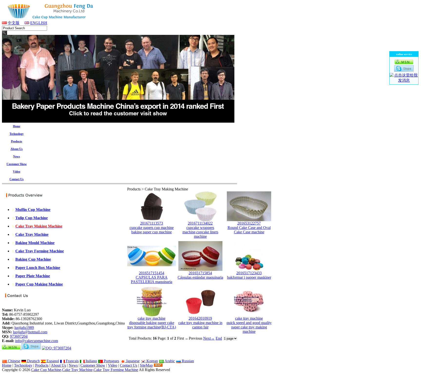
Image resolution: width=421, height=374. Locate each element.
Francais (72, 361)
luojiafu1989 (24, 327)
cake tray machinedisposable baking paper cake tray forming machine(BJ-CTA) (151, 322)
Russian (187, 361)
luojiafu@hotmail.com (30, 332)
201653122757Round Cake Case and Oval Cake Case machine (249, 227)
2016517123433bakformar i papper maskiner (249, 275)
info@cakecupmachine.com (36, 341)
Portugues (111, 361)
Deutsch (33, 361)
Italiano (91, 361)
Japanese (132, 361)
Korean (151, 361)
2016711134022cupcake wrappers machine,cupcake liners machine (200, 229)
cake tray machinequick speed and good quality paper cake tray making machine (249, 325)
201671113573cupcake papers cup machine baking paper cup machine (152, 227)
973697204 (19, 336)
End (219, 338)
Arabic (169, 361)
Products (41, 365)
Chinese (13, 361)
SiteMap (146, 365)
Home (6, 365)
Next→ (209, 338)
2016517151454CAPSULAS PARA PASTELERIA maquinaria (151, 277)
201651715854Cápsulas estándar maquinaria (200, 275)
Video (112, 365)
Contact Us (128, 365)
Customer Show (92, 365)
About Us (58, 365)
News (73, 365)
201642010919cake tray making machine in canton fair (200, 322)
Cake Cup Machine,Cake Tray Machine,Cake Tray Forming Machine (84, 370)
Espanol (52, 361)
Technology (23, 365)
